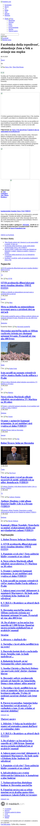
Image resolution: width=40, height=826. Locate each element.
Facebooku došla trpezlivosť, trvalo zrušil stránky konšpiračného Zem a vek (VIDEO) (20, 246)
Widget (7, 817)
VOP (6, 814)
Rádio (6, 10)
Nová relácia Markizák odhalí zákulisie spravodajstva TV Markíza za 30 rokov (19, 399)
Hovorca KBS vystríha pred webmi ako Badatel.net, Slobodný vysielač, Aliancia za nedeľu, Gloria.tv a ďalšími (21, 251)
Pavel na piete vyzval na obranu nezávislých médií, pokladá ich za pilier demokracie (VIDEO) (17, 480)
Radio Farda (13, 368)
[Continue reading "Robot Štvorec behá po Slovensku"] (12, 430)
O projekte (8, 809)
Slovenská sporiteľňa (23, 326)
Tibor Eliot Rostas (18, 67)
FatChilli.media (5, 824)
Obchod (11, 22)
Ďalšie (7, 19)
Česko (10, 26)
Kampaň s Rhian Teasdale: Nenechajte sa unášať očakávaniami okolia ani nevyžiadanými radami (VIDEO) (20, 528)
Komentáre (8, 5)
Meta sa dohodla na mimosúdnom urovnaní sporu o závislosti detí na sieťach (18, 309)
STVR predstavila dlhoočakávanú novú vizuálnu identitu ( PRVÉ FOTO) (17, 285)
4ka (18, 439)
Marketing (12, 20)
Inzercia (7, 810)
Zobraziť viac (5, 715)
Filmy (10, 24)
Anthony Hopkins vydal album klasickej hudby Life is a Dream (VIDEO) (16, 504)
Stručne (11, 29)
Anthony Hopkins (14, 497)
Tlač (6, 12)
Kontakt (7, 816)
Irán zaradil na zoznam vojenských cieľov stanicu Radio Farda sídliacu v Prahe (19, 375)
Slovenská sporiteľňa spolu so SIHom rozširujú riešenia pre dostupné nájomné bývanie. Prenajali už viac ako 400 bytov (19, 334)
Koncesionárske (13, 27)
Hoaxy (7, 6)
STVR (10, 278)
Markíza (10, 392)
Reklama (7, 15)
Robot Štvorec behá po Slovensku (17, 443)
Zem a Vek (8, 67)
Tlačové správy (13, 31)
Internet (7, 13)
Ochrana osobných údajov (13, 812)
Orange (10, 416)
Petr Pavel (12, 473)
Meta (10, 302)
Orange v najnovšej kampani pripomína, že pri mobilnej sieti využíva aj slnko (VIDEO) (16, 423)
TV (6, 8)
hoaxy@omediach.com (18, 228)
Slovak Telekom (13, 521)
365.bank (26, 225)
